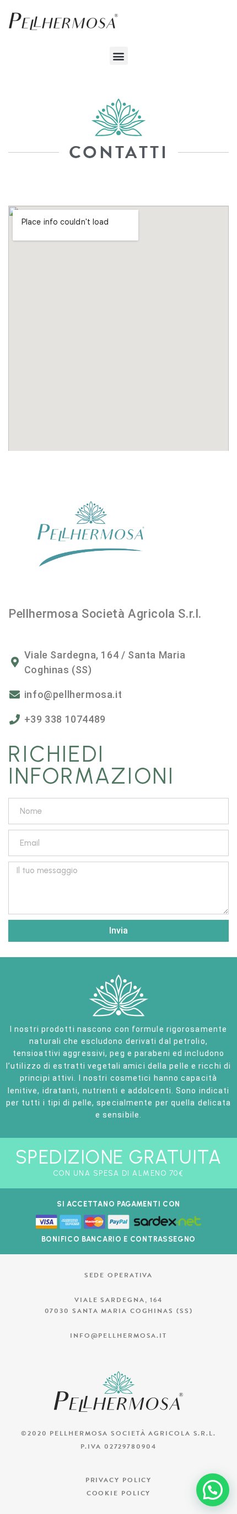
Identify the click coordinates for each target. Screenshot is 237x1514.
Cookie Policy (119, 1493)
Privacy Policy (118, 1480)
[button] (119, 56)
